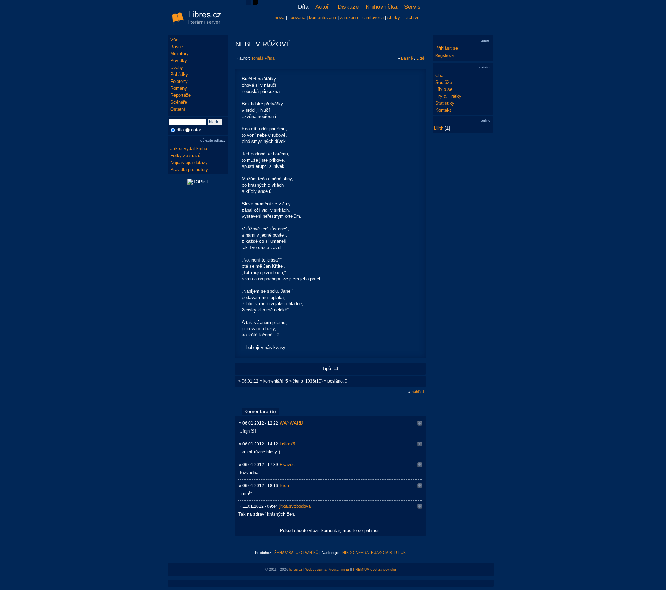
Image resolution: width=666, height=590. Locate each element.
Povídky (178, 60)
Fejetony (179, 81)
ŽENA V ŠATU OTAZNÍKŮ (296, 552)
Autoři (323, 6)
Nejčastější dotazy (189, 162)
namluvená (373, 17)
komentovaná (322, 17)
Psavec (287, 464)
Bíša (284, 485)
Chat (440, 75)
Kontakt (443, 110)
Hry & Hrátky (448, 96)
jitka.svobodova (295, 506)
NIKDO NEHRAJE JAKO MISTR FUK (374, 552)
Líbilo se (443, 89)
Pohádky (179, 74)
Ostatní (177, 109)
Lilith (438, 128)
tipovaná (296, 17)
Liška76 (287, 443)
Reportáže (180, 95)
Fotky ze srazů (185, 155)
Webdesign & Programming (327, 569)
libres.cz (295, 569)
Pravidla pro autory (189, 169)
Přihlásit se (446, 48)
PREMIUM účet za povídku (374, 569)
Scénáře (178, 102)
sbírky (393, 17)
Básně (176, 46)
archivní (413, 17)
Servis (412, 6)
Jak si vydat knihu (188, 148)
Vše (174, 39)
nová (279, 17)
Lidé (420, 58)
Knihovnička (381, 6)
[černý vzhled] (255, 3)
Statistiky (444, 103)
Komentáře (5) (260, 411)
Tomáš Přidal (263, 58)
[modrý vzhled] (248, 3)
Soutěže (443, 82)
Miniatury (179, 53)
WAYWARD (291, 423)
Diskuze (348, 6)
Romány (178, 88)
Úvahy (176, 67)
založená (349, 17)
